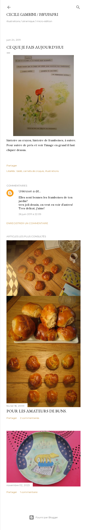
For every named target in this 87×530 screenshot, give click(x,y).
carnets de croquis (33, 170)
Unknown (25, 191)
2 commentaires (29, 417)
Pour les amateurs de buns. (36, 411)
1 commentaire (28, 492)
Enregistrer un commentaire (27, 223)
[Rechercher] (78, 6)
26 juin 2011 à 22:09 (30, 214)
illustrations (52, 170)
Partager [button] (11, 165)
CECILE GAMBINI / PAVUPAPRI (32, 14)
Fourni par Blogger (47, 517)
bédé (19, 170)
